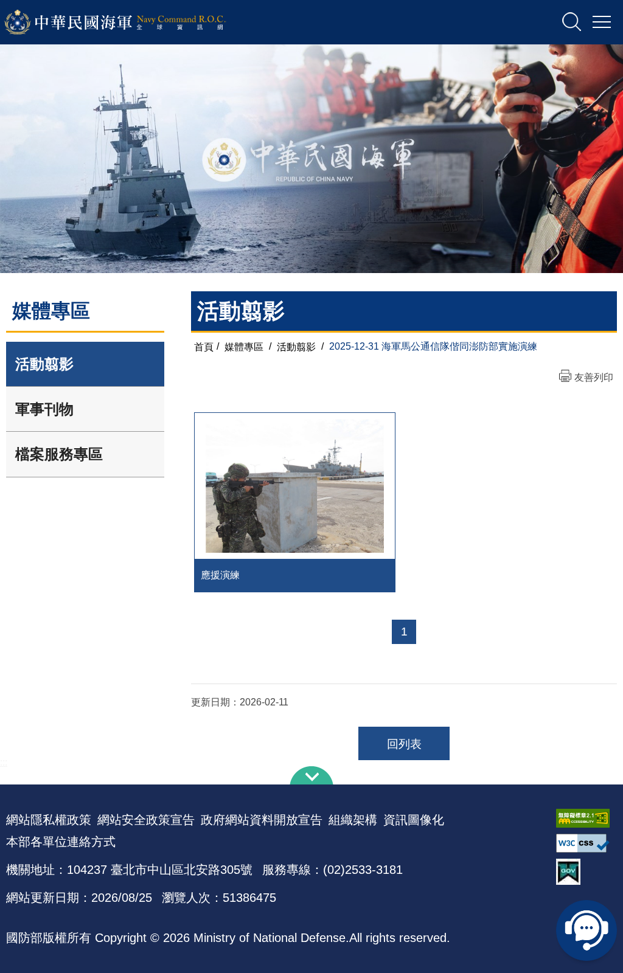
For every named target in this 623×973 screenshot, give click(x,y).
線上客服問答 (586, 930)
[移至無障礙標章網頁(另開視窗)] (586, 818)
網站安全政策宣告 (146, 819)
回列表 (404, 744)
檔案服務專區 (59, 454)
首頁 (204, 346)
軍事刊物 (44, 409)
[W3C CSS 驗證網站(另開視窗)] (586, 843)
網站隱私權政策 (48, 819)
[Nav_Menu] (601, 22)
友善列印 (593, 377)
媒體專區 (243, 346)
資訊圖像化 (413, 819)
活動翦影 (44, 364)
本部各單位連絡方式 (61, 841)
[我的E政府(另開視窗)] (586, 872)
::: (3, 762)
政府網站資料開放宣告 (261, 819)
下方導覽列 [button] (311, 775)
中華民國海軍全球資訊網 (131, 22)
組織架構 (353, 819)
